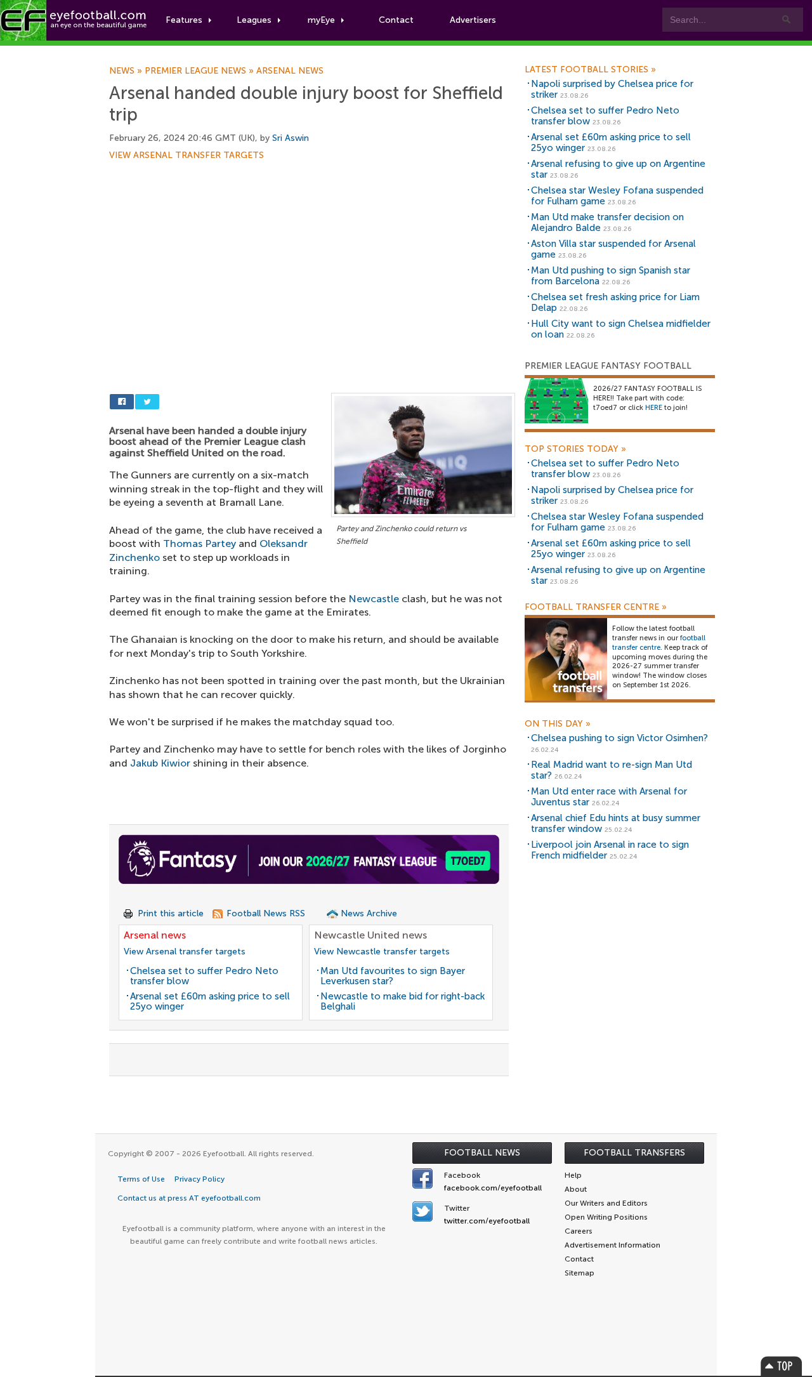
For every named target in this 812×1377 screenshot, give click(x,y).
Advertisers (473, 20)
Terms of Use (141, 1179)
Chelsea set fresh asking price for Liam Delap (615, 302)
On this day (558, 724)
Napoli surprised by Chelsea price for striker (612, 89)
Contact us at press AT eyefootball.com (189, 1198)
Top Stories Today (575, 449)
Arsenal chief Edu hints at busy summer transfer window (615, 823)
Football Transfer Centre (596, 607)
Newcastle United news (370, 935)
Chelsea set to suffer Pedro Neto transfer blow (204, 976)
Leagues (254, 20)
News (127, 71)
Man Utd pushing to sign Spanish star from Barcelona (610, 276)
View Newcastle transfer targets (382, 951)
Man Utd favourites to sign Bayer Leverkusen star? (392, 976)
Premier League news (200, 71)
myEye (321, 20)
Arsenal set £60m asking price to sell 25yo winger (210, 1002)
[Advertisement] (312, 254)
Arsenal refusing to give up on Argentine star (618, 169)
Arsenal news (290, 71)
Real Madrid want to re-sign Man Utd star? (611, 770)
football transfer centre (658, 643)
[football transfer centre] (566, 659)
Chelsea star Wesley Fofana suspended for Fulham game (617, 196)
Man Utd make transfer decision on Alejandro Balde (607, 222)
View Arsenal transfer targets (186, 155)
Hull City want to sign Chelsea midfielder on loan (620, 329)
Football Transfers (634, 1152)
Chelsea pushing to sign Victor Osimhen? (619, 738)
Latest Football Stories (590, 70)
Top (781, 1366)
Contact (396, 20)
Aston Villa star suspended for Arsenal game (613, 249)
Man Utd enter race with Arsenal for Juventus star (609, 797)
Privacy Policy (199, 1179)
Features (184, 20)
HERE (653, 408)
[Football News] (74, 20)
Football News (482, 1152)
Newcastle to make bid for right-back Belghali (402, 1002)
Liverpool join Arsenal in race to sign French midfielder (610, 850)
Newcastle (373, 599)
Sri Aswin (290, 138)
